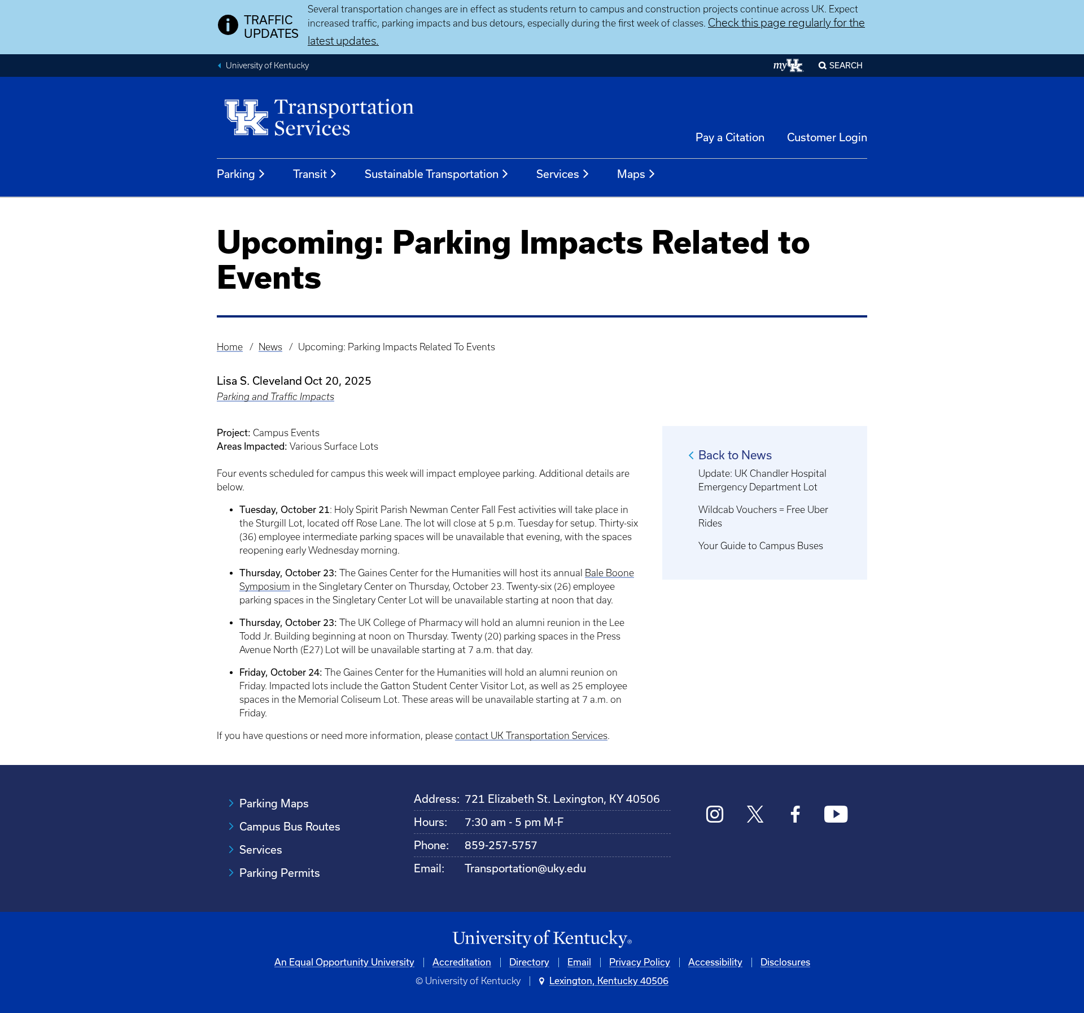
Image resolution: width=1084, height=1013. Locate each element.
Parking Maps (274, 803)
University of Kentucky (267, 65)
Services (557, 174)
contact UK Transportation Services (531, 736)
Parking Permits (279, 873)
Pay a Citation (730, 137)
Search (846, 65)
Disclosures (785, 962)
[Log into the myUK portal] (789, 65)
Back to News (735, 455)
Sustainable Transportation (432, 174)
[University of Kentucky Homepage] (542, 939)
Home (230, 347)
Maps (631, 174)
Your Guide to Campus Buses (760, 546)
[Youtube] (836, 815)
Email (579, 962)
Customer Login (827, 137)
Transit (310, 174)
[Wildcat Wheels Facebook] (795, 815)
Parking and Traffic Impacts (275, 397)
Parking (236, 174)
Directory (529, 962)
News (270, 347)
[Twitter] (755, 815)
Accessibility (715, 962)
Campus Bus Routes (289, 826)
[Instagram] (715, 815)
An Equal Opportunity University (344, 962)
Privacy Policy (639, 962)
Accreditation (461, 962)
